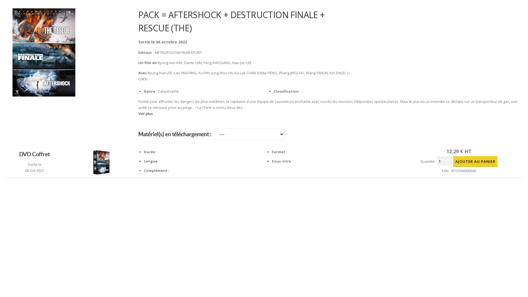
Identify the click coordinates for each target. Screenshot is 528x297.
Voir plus (145, 113)
